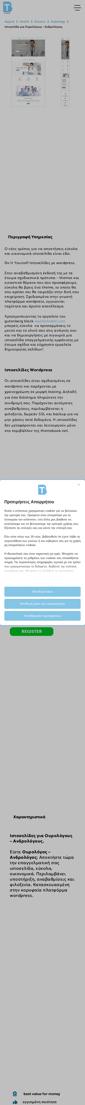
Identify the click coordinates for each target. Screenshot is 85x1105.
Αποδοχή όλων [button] (42, 591)
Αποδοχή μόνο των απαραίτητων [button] (42, 603)
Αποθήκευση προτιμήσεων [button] (42, 615)
